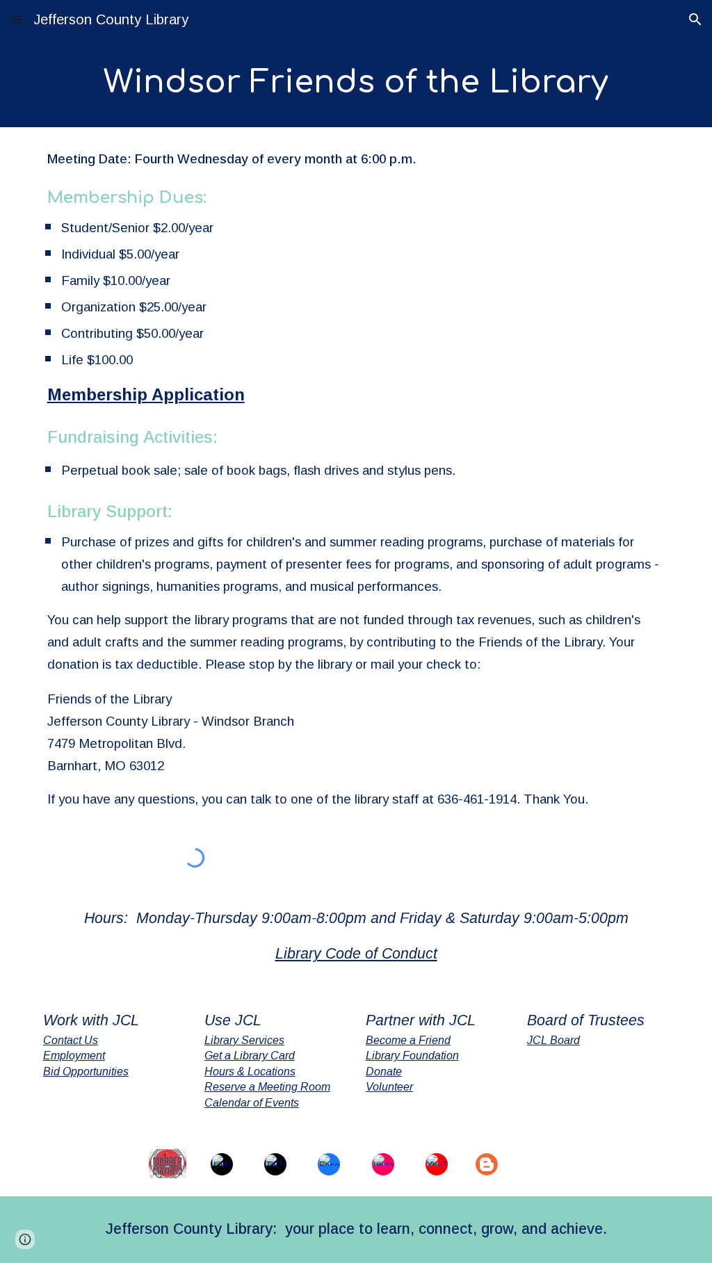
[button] (16, 19)
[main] (356, 83)
